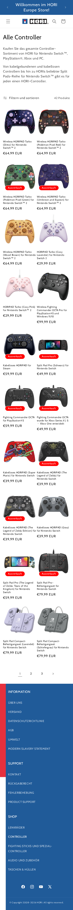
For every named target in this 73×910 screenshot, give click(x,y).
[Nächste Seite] (52, 673)
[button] (8, 21)
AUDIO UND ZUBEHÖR (23, 860)
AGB (11, 730)
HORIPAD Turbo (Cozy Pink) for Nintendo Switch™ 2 (19, 308)
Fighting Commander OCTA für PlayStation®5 (19, 419)
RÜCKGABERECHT (20, 783)
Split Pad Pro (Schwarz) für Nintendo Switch (53, 367)
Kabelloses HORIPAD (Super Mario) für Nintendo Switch (19, 474)
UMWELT (14, 739)
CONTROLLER (17, 837)
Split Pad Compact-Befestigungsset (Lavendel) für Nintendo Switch (18, 644)
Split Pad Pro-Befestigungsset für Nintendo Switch (48, 585)
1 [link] (20, 674)
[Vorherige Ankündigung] (7, 7)
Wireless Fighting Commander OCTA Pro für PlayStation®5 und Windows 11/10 (52, 311)
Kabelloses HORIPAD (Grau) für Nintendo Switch (53, 529)
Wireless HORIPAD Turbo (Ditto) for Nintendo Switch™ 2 (17, 144)
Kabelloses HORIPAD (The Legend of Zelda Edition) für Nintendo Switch (19, 530)
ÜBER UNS (15, 702)
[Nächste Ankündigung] (65, 7)
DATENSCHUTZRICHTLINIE (26, 721)
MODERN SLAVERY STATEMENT (29, 749)
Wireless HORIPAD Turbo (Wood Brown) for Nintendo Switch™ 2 (19, 255)
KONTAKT (14, 774)
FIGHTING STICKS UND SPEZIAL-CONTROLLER (30, 848)
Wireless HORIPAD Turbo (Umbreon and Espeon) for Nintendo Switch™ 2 (53, 199)
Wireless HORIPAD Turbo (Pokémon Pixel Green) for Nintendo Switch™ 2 (18, 199)
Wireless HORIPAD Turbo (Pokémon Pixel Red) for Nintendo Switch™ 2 (51, 144)
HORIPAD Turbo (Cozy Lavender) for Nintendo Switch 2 (50, 255)
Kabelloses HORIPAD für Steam (17, 367)
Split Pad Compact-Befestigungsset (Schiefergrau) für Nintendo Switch (53, 646)
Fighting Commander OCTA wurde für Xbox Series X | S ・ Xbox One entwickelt (53, 420)
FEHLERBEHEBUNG (21, 793)
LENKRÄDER (16, 827)
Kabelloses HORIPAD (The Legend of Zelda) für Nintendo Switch (52, 475)
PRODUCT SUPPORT (21, 802)
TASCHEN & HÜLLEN (22, 869)
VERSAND (14, 712)
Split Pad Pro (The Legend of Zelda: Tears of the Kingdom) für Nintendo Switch (18, 587)
